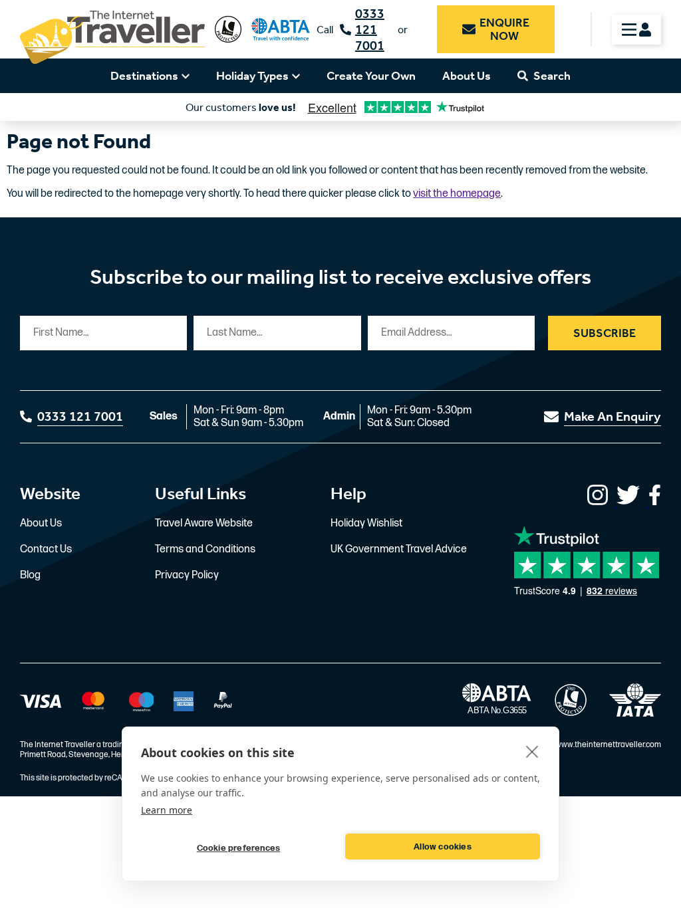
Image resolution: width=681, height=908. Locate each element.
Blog (30, 575)
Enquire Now (504, 29)
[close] (532, 751)
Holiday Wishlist (366, 523)
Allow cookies (443, 847)
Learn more (166, 810)
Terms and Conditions (205, 549)
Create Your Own (371, 75)
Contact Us (46, 549)
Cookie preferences (239, 848)
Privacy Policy (187, 575)
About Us (466, 75)
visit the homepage (457, 193)
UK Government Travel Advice (399, 549)
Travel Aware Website (204, 523)
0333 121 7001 (369, 29)
